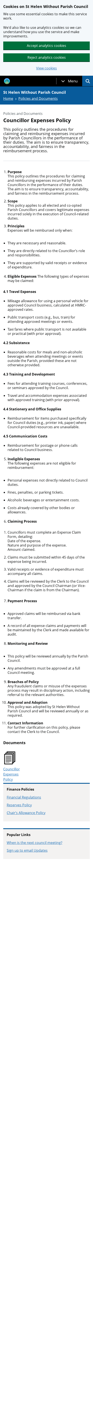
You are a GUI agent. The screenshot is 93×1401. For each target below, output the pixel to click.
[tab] (69, 81)
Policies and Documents (38, 98)
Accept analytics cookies (46, 45)
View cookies (46, 68)
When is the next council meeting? (34, 842)
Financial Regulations (24, 797)
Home (8, 98)
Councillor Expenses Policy (11, 774)
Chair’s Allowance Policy (26, 812)
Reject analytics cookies (46, 57)
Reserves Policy (19, 805)
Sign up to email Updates (27, 850)
